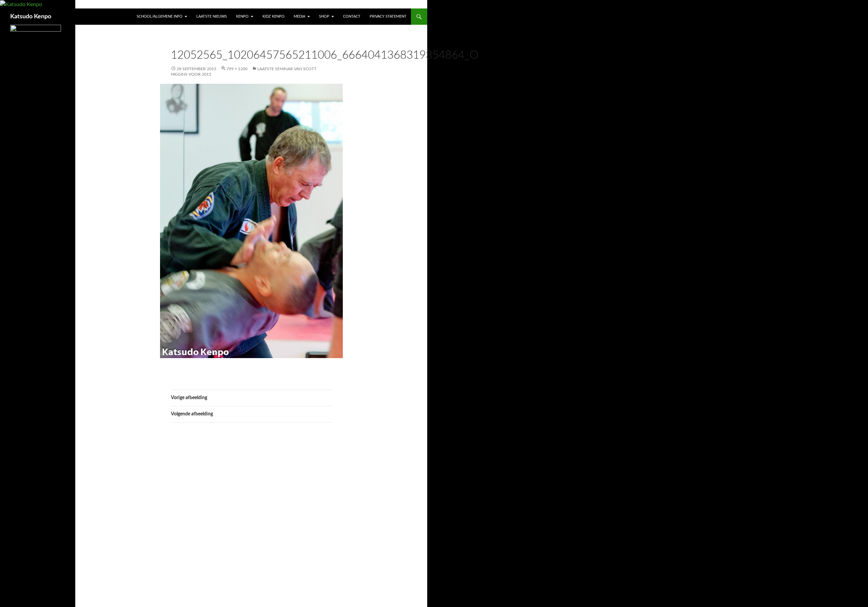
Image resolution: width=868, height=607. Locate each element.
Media (299, 16)
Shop (324, 16)
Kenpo (242, 16)
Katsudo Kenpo (30, 17)
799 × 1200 (237, 69)
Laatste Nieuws (211, 16)
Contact (351, 16)
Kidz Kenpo (273, 16)
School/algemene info (159, 16)
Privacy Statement (388, 16)
